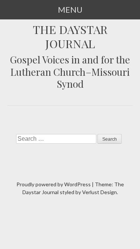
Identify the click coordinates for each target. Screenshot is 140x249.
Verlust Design (99, 192)
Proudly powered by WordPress (53, 184)
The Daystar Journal (70, 36)
